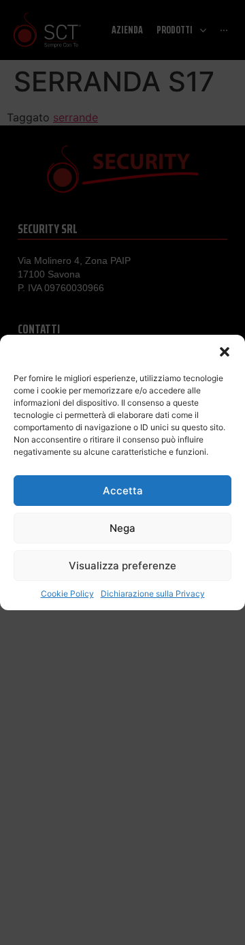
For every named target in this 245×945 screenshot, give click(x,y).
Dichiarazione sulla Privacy (153, 593)
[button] (224, 352)
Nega (122, 528)
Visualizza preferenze (122, 565)
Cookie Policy (67, 593)
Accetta (123, 490)
